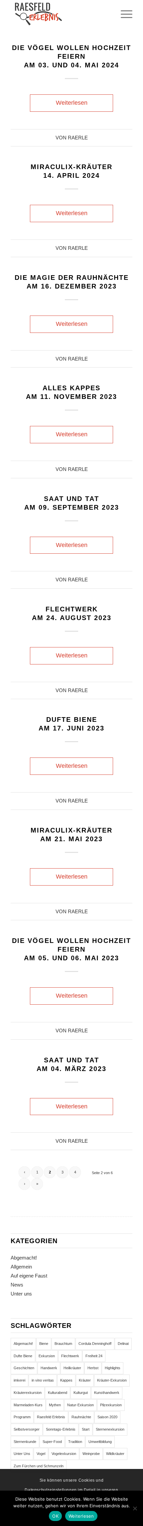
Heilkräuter (72, 1368)
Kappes (66, 1380)
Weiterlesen (71, 102)
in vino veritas (43, 1380)
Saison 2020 (107, 1417)
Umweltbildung (100, 1442)
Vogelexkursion (64, 1454)
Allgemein (21, 1266)
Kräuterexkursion (28, 1393)
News (17, 1285)
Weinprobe (91, 1454)
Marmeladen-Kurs (28, 1405)
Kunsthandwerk (106, 1393)
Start (85, 1429)
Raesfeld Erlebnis (51, 1417)
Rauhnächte (81, 1417)
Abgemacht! (24, 1257)
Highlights (112, 1368)
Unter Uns (22, 1454)
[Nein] (134, 1508)
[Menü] (123, 13)
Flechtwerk (70, 1356)
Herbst (92, 1368)
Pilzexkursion (111, 1405)
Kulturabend (57, 1393)
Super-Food (52, 1442)
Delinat (123, 1344)
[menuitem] (123, 13)
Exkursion (47, 1356)
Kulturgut (80, 1393)
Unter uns (21, 1294)
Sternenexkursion (110, 1429)
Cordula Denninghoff (94, 1344)
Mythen (55, 1405)
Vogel (41, 1454)
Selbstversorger (27, 1429)
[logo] (59, 13)
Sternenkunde (25, 1442)
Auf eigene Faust (29, 1276)
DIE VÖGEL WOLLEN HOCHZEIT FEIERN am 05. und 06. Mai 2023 (71, 949)
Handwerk (49, 1368)
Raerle (78, 137)
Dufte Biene (23, 1356)
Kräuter (85, 1380)
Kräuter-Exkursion (112, 1380)
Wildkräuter (115, 1454)
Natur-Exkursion (80, 1405)
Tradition (75, 1442)
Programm (22, 1417)
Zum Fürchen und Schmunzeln (39, 1466)
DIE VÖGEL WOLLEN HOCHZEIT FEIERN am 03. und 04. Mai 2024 (71, 56)
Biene (43, 1344)
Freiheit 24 (93, 1356)
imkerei (19, 1380)
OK (55, 1516)
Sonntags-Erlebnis (60, 1429)
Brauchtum (63, 1344)
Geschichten (24, 1368)
